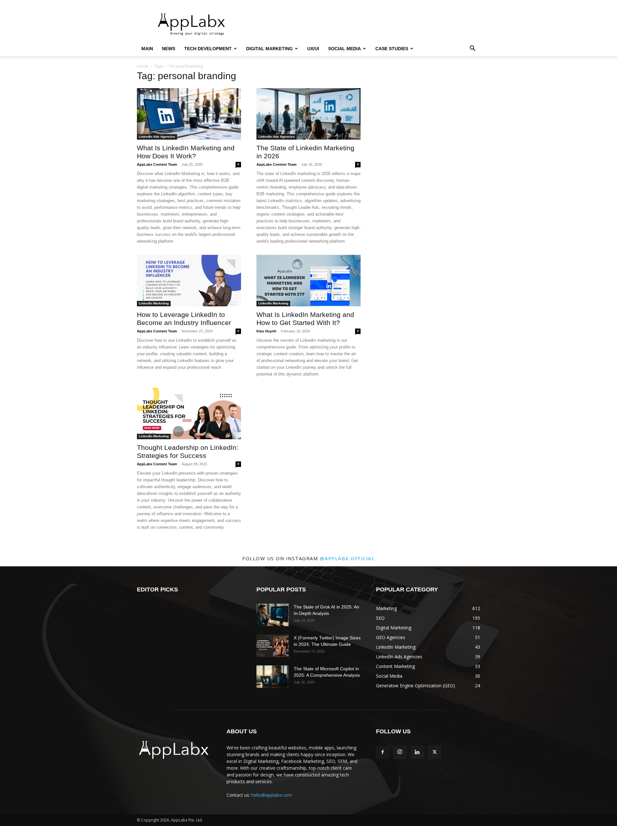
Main (147, 48)
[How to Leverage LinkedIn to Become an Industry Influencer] (189, 280)
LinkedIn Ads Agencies (157, 136)
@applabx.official (347, 558)
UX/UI (313, 48)
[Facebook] (382, 752)
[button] (472, 49)
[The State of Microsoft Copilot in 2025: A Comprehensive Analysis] (272, 676)
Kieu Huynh (266, 331)
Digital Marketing (269, 48)
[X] (434, 752)
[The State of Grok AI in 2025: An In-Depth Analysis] (272, 615)
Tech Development (208, 48)
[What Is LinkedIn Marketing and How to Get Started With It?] (308, 280)
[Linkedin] (417, 752)
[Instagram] (399, 752)
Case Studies (391, 48)
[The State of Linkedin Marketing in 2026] (308, 114)
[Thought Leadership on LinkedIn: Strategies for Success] (189, 413)
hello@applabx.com (271, 795)
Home (142, 66)
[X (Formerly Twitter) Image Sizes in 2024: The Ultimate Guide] (272, 646)
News (168, 48)
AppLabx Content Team (157, 164)
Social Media (344, 48)
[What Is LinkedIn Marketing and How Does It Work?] (189, 114)
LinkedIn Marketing (154, 303)
